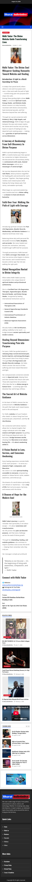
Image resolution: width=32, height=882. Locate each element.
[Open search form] (30, 27)
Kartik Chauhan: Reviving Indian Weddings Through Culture (6, 733)
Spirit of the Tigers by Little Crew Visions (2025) (14, 605)
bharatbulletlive (6, 45)
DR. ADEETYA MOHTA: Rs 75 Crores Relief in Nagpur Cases (16, 642)
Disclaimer (7, 861)
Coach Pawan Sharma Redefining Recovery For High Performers (15, 671)
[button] (2, 27)
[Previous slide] (27, 726)
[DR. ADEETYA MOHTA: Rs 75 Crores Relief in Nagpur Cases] (16, 628)
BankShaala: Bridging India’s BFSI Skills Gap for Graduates (6, 753)
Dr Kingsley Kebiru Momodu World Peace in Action (15, 699)
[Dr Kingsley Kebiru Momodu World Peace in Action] (16, 687)
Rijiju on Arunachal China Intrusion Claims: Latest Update (6, 743)
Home (5, 827)
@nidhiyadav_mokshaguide (11, 590)
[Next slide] (29, 726)
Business (6, 834)
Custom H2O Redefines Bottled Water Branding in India (13, 597)
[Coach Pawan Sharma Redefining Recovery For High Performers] (16, 658)
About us (6, 830)
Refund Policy (7, 869)
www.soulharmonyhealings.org (12, 585)
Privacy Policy (7, 865)
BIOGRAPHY (6, 32)
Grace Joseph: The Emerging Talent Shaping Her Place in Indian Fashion (6, 763)
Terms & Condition (9, 873)
